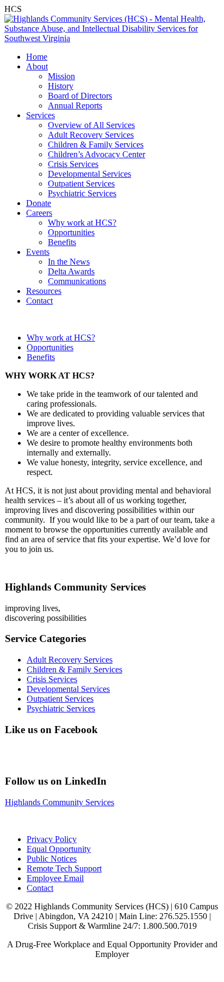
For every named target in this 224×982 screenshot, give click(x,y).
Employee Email (55, 878)
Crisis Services (73, 164)
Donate (38, 203)
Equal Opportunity (59, 848)
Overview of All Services (91, 125)
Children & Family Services (96, 144)
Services (40, 115)
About (37, 66)
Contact (39, 300)
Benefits (62, 242)
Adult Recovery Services (91, 134)
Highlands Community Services (59, 802)
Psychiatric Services (82, 193)
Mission (61, 76)
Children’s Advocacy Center (96, 154)
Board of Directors (80, 95)
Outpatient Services (81, 183)
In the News (69, 261)
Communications (77, 281)
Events (37, 251)
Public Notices (52, 858)
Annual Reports (75, 105)
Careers (39, 212)
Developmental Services (89, 173)
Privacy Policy (52, 839)
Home (36, 56)
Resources (43, 291)
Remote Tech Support (64, 868)
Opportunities (71, 232)
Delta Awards (71, 271)
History (60, 86)
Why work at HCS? (82, 222)
